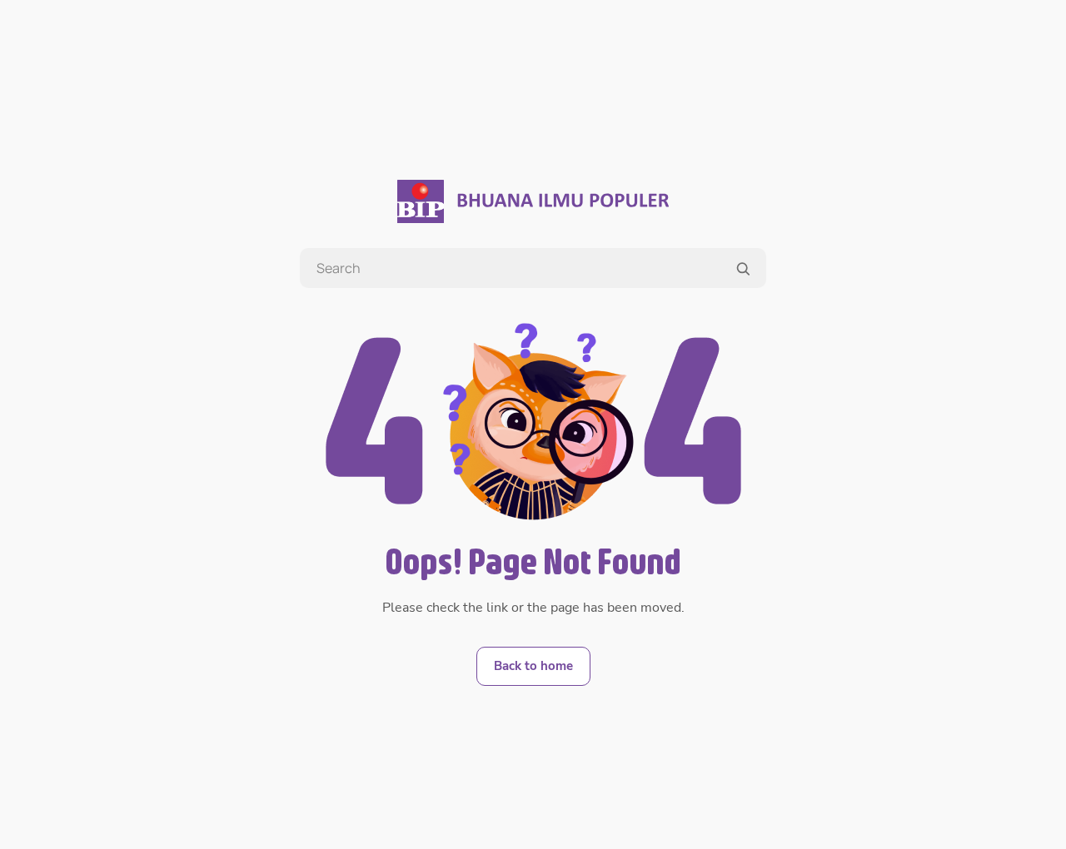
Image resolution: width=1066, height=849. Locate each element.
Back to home (533, 666)
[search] (743, 269)
